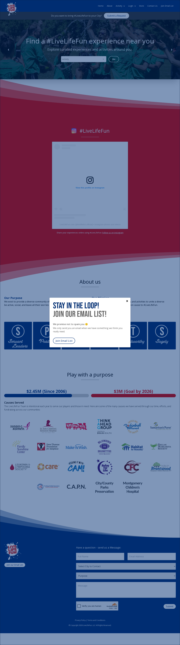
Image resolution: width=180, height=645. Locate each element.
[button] (127, 301)
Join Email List (64, 340)
